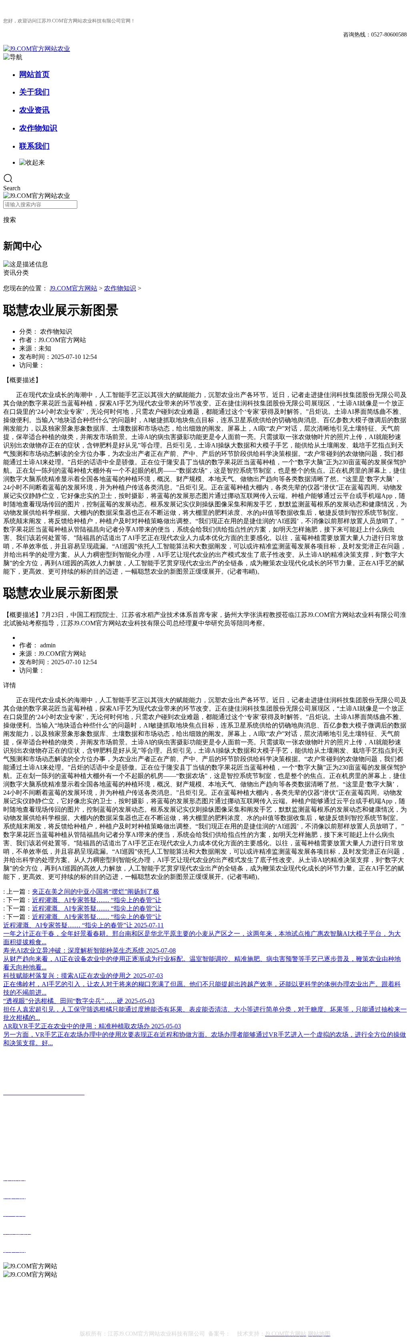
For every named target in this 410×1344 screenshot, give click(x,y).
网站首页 (34, 74)
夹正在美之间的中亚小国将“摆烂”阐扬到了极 (95, 891)
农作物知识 (38, 128)
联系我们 (34, 146)
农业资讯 (34, 110)
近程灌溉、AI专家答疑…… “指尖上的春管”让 (96, 900)
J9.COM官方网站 (73, 288)
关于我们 (34, 92)
